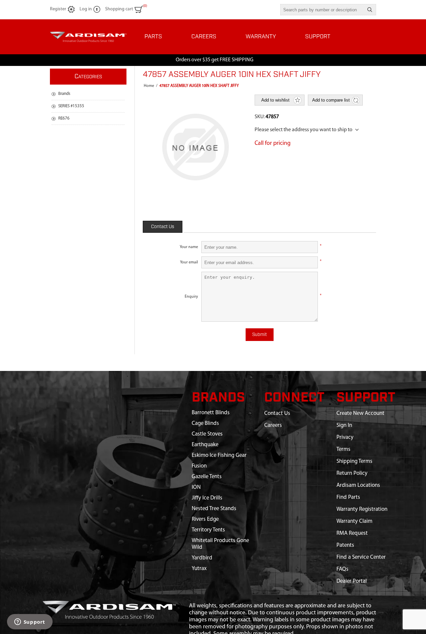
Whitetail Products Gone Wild (220, 544)
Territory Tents (208, 530)
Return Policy (351, 473)
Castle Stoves (207, 434)
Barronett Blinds (211, 413)
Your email (189, 262)
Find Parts (348, 497)
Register (58, 9)
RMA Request (352, 533)
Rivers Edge (205, 519)
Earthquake (205, 445)
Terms (343, 449)
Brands (64, 94)
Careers (273, 425)
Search (370, 9)
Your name (189, 247)
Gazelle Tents (207, 476)
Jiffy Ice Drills (207, 498)
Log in (86, 9)
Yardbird (202, 558)
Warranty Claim (354, 521)
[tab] (162, 227)
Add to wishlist (275, 100)
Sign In (344, 425)
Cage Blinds (205, 423)
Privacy (344, 437)
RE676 (64, 118)
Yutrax (199, 568)
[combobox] (322, 9)
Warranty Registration (361, 509)
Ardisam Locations (358, 485)
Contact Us (162, 227)
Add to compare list (331, 100)
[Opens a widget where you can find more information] (30, 622)
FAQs (342, 569)
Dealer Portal (351, 581)
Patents (345, 545)
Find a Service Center (361, 557)
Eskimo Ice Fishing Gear (219, 455)
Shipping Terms (354, 461)
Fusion (199, 466)
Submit (259, 335)
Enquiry (191, 297)
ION (196, 487)
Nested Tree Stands (214, 508)
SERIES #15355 (71, 106)
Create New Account (360, 413)
